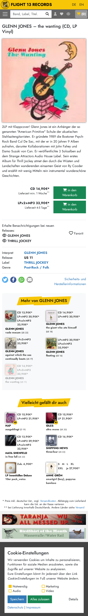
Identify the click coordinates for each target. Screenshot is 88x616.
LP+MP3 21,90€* (28, 418)
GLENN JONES (35, 252)
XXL (60, 468)
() (83, 14)
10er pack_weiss (18, 477)
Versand (80, 507)
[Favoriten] (61, 14)
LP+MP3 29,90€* (28, 441)
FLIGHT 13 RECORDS (31, 5)
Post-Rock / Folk (36, 267)
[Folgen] (68, 14)
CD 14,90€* (65, 312)
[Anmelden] (55, 14)
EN (81, 4)
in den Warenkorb (69, 192)
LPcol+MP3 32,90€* (24, 447)
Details (73, 599)
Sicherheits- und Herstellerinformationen (70, 281)
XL (72, 464)
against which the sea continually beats (18, 355)
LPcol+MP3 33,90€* (24, 322)
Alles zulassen (39, 599)
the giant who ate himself (61, 326)
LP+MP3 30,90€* (28, 317)
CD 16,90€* (65, 437)
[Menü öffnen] (5, 14)
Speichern (17, 599)
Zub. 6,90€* (25, 464)
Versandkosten (48, 501)
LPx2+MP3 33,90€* (24, 341)
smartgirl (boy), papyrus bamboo (61, 479)
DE (74, 4)
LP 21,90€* (65, 418)
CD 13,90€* (24, 312)
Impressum (33, 607)
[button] (5, 280)
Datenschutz (15, 607)
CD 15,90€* (24, 414)
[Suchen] (47, 14)
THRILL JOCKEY (36, 262)
